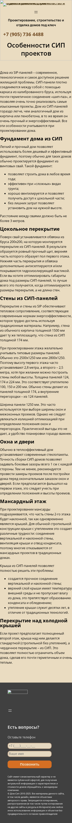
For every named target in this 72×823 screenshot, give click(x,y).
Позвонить (29, 764)
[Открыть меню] (36, 12)
